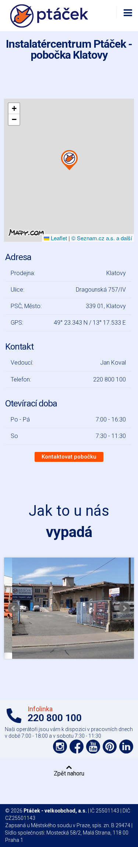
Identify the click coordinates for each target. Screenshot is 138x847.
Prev (14, 608)
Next (124, 608)
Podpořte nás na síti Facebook (77, 746)
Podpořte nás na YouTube (93, 746)
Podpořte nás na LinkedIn (126, 746)
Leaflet (58, 238)
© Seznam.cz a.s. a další (101, 238)
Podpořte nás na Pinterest (110, 746)
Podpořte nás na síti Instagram (60, 746)
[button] (69, 160)
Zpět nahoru (69, 773)
